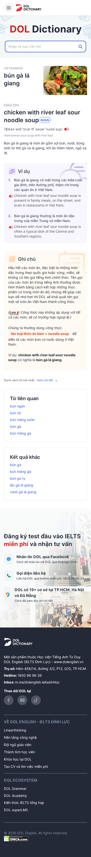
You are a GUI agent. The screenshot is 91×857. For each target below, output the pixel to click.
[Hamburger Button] (9, 8)
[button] (45, 129)
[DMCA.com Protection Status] (16, 838)
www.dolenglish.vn (68, 662)
